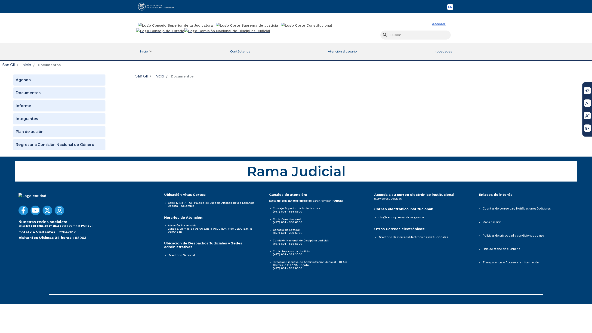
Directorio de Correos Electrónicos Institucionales (413, 237)
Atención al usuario (342, 51)
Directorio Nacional (181, 255)
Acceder (439, 24)
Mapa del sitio (492, 222)
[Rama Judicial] (158, 6)
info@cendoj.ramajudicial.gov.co (401, 217)
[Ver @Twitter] (47, 210)
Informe (23, 106)
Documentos (28, 93)
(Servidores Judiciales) (388, 198)
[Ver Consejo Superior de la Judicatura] (175, 25)
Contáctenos (240, 51)
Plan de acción (29, 132)
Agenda (23, 80)
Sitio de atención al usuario (501, 249)
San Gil (8, 65)
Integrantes (27, 119)
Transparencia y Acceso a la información (511, 262)
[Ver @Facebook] (23, 210)
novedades (443, 51)
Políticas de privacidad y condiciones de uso (513, 235)
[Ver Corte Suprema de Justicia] (247, 25)
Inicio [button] (144, 51)
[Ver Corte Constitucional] (307, 25)
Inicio (26, 65)
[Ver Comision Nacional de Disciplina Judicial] (227, 31)
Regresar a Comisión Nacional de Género (55, 144)
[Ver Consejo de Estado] (160, 31)
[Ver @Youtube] (35, 210)
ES (450, 7)
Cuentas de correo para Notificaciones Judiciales (517, 208)
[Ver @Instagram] (59, 210)
